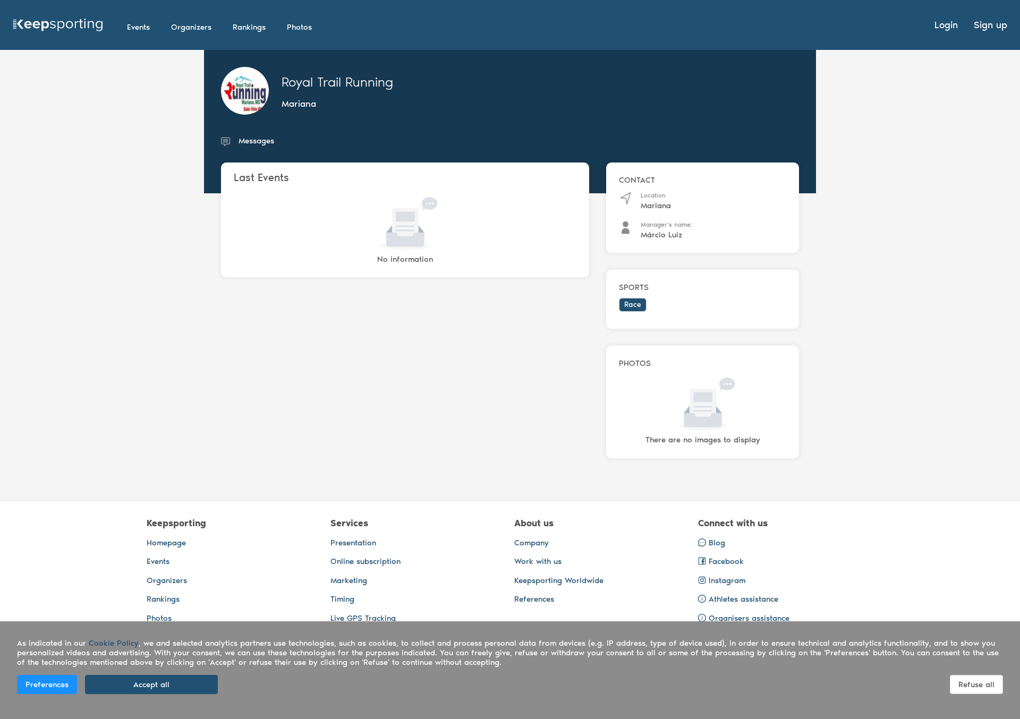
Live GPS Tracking (363, 618)
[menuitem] (138, 27)
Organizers (167, 580)
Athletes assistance (743, 599)
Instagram (725, 580)
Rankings (163, 599)
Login (946, 25)
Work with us (538, 561)
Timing (342, 599)
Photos (159, 618)
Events (158, 561)
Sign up (990, 25)
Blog (715, 542)
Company (531, 542)
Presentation (353, 542)
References (534, 599)
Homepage (166, 542)
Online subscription (365, 561)
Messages (256, 140)
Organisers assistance (749, 618)
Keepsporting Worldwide (559, 580)
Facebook (725, 561)
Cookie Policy (114, 643)
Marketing (348, 580)
